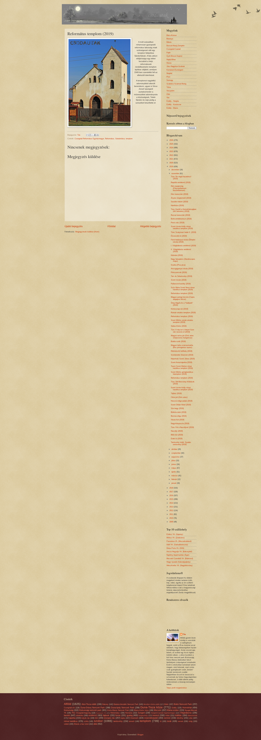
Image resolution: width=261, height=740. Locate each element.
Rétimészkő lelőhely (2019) (181, 351)
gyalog (130, 715)
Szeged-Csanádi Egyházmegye (163, 713)
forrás (118, 715)
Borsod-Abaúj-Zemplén (175, 46)
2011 (171, 514)
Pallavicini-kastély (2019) (181, 284)
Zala (168, 94)
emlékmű (92, 715)
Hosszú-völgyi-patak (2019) (181, 401)
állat (95, 724)
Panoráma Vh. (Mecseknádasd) (179, 541)
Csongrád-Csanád (174, 49)
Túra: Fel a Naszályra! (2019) (182, 427)
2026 (171, 140)
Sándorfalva (120, 139)
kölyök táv (85, 718)
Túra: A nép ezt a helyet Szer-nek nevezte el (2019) (182, 331)
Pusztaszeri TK (101, 713)
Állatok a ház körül (81, 724)
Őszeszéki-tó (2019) (179, 236)
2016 (171, 495)
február (174, 479)
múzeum (134, 718)
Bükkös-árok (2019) (178, 412)
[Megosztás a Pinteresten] (97, 135)
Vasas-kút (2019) (177, 420)
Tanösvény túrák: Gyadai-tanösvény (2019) (181, 443)
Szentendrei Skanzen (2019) (182, 355)
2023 (171, 151)
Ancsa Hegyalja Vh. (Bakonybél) (179, 552)
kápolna (72, 718)
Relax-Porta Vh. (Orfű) (175, 548)
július (173, 460)
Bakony (105, 704)
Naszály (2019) (177, 431)
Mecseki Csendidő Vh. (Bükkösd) (180, 558)
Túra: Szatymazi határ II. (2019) (183, 232)
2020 (171, 163)
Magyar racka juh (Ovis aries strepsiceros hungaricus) (182, 337)
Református (109, 139)
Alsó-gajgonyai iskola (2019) (182, 269)
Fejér (168, 53)
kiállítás (178, 715)
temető (131, 721)
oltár (190, 718)
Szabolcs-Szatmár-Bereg (176, 84)
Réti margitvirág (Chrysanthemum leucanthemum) (178, 188)
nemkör (167, 718)
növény (180, 718)
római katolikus (71, 721)
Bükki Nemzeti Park (183, 704)
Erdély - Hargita (173, 101)
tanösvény (118, 721)
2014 (171, 503)
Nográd (169, 73)
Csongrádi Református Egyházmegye (89, 139)
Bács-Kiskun (172, 35)
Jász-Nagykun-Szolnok (176, 66)
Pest (168, 77)
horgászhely (143, 715)
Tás (184, 634)
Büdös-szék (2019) (178, 341)
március (174, 476)
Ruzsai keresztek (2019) (180, 215)
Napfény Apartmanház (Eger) (178, 555)
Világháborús (186, 713)
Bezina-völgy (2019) (179, 416)
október (174, 449)
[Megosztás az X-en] (92, 135)
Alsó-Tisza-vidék (89, 704)
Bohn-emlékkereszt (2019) (181, 219)
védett (66, 724)
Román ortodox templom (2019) (183, 313)
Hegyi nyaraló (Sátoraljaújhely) (178, 562)
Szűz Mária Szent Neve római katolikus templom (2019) (183, 288)
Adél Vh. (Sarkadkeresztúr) (177, 545)
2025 (171, 144)
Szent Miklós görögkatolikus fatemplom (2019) (182, 373)
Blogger (140, 735)
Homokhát (187, 707)
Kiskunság (68, 710)
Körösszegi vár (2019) (179, 309)
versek (180, 721)
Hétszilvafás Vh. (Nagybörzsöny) (179, 565)
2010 (171, 518)
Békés (169, 42)
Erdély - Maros (172, 108)
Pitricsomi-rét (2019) (179, 272)
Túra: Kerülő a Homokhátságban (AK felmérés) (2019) (183, 210)
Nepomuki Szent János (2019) (183, 359)
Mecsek (157, 710)
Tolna (169, 87)
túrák (169, 721)
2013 (171, 507)
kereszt (156, 715)
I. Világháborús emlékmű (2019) (183, 246)
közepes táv (109, 718)
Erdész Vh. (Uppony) (175, 534)
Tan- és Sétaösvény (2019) (181, 276)
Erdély (174, 708)
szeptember (176, 453)
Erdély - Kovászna (174, 104)
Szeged (141, 713)
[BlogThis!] (90, 135)
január (174, 483)
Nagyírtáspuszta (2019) (180, 423)
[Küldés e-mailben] (87, 135)
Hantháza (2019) (177, 205)
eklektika (79, 715)
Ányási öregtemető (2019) (181, 198)
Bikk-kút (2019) (177, 435)
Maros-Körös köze (141, 710)
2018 (171, 488)
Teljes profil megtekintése (177, 688)
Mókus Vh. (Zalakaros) (175, 538)
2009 (171, 522)
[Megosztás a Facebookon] (95, 135)
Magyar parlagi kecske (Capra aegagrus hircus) (182, 298)
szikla (86, 721)
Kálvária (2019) (177, 255)
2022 (171, 155)
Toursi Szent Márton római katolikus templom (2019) (182, 367)
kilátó (167, 715)
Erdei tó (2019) (176, 439)
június (174, 464)
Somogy (170, 80)
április (174, 472)
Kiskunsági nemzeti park (90, 710)
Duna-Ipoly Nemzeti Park (122, 707)
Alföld (67, 703)
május (174, 468)
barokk (67, 715)
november (175, 173)
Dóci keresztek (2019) (179, 194)
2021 (171, 159)
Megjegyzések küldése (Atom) (87, 232)
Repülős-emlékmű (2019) (180, 182)
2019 (171, 167)
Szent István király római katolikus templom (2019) (182, 227)
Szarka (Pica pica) (178, 265)
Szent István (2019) (178, 280)
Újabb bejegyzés (74, 226)
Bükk (166, 704)
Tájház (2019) (176, 393)
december (175, 170)
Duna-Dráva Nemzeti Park (92, 707)
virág (190, 721)
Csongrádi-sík (69, 708)
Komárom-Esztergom (175, 70)
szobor (98, 720)
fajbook (106, 715)
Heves (169, 63)
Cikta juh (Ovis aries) (179, 397)
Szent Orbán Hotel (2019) (181, 405)
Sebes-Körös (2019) (179, 326)
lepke (123, 718)
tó (160, 721)
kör (96, 718)
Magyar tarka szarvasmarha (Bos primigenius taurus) (182, 346)
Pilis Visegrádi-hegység (81, 713)
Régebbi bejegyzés (150, 226)
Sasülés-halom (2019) (179, 202)
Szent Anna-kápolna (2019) (181, 362)
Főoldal (112, 226)
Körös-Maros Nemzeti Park (118, 710)
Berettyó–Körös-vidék (151, 704)
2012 (171, 510)
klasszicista (192, 715)
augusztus (175, 457)
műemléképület (151, 718)
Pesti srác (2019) (177, 223)
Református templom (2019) (182, 293)
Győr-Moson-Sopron (174, 56)
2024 (171, 148)
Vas (168, 97)
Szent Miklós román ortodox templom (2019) (182, 321)
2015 (171, 499)
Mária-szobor (173, 710)
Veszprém (170, 91)
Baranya (170, 39)
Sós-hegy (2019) (177, 408)
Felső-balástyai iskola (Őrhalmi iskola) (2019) (183, 241)
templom (129, 139)
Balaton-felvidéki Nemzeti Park (126, 704)
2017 (171, 492)
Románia (128, 713)
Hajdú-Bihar (171, 60)
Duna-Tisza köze (151, 707)
